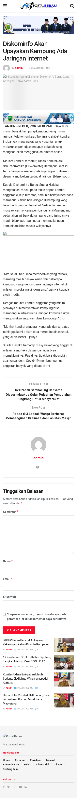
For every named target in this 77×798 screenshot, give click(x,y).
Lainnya (58, 764)
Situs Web (9, 596)
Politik (27, 764)
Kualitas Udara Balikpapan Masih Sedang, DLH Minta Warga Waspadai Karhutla (25, 679)
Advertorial (42, 764)
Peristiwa (35, 760)
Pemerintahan (11, 764)
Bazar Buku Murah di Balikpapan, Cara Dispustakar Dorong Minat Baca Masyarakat (26, 699)
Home (6, 760)
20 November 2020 (39, 67)
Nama (8, 561)
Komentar (11, 512)
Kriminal (49, 760)
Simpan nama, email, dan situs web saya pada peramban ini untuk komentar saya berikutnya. (37, 616)
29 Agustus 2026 (24, 650)
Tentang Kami (10, 769)
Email (8, 579)
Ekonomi (20, 760)
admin (19, 67)
